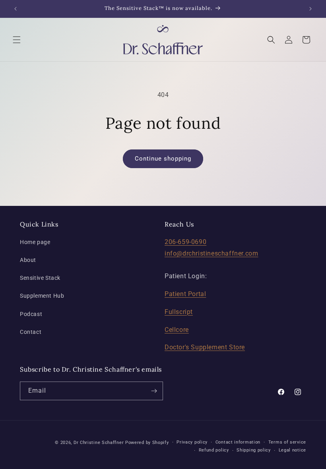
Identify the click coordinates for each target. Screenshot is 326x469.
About (28, 260)
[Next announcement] (310, 8)
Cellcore (177, 329)
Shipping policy (254, 450)
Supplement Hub (42, 296)
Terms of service (287, 442)
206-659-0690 (185, 242)
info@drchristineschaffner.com (211, 253)
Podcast (31, 314)
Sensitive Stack (40, 278)
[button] (16, 39)
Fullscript (179, 312)
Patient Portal (185, 294)
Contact (30, 332)
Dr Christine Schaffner (99, 442)
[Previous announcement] (15, 8)
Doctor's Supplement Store (205, 347)
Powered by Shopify (147, 442)
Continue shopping (163, 158)
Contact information (237, 442)
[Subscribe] (154, 391)
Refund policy (214, 450)
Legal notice (292, 450)
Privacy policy (192, 442)
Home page (35, 242)
